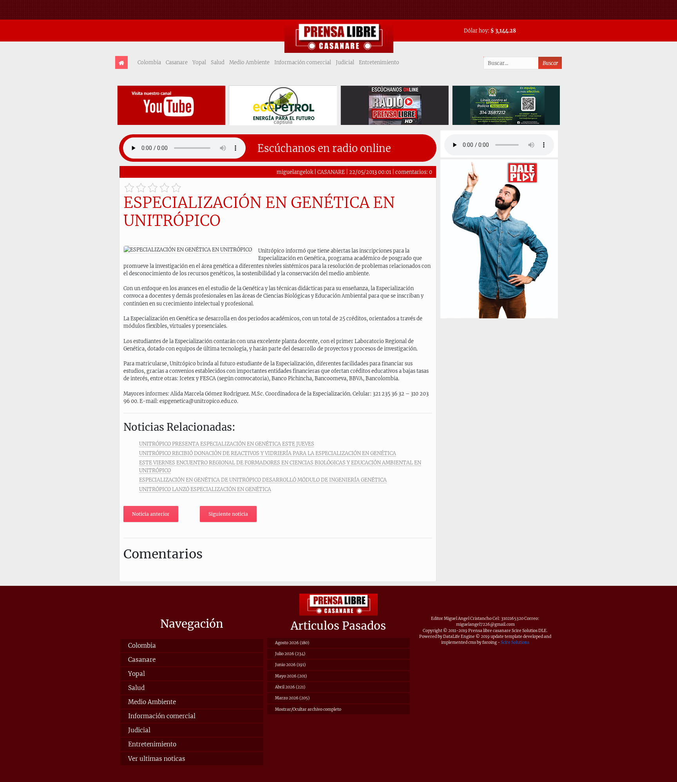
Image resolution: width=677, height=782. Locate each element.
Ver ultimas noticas (156, 758)
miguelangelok (295, 172)
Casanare (177, 62)
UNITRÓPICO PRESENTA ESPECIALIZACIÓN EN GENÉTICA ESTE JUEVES (226, 444)
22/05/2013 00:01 (370, 172)
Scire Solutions (515, 642)
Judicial (345, 62)
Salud (217, 62)
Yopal (199, 62)
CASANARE (331, 172)
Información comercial (302, 62)
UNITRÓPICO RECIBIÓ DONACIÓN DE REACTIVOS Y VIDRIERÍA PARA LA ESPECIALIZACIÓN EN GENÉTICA (267, 453)
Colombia (149, 62)
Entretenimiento (379, 62)
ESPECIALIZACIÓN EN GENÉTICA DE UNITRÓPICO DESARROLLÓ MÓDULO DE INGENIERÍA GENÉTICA (263, 480)
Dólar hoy (476, 30)
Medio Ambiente (249, 62)
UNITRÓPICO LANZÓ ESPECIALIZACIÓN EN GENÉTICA (205, 489)
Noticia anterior (151, 514)
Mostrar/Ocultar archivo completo (308, 709)
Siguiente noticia (228, 514)
